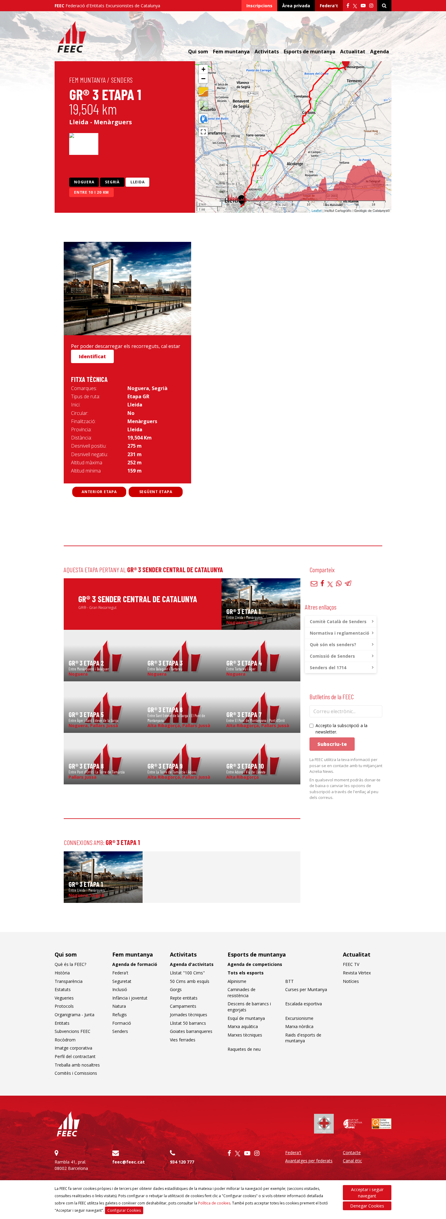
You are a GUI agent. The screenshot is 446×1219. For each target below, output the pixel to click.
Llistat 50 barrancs (188, 1023)
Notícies (351, 981)
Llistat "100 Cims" (187, 973)
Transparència (69, 981)
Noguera (84, 182)
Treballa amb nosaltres (77, 1065)
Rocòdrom (65, 1040)
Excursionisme (299, 1018)
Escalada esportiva (303, 1004)
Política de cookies (214, 1203)
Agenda (379, 51)
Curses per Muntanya (306, 989)
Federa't (329, 5)
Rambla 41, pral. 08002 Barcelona (71, 1165)
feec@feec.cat (128, 1162)
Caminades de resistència (241, 992)
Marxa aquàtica (243, 1026)
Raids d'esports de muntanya (303, 1038)
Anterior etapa (99, 491)
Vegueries (64, 998)
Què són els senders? (333, 644)
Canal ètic (352, 1161)
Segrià (112, 182)
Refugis (119, 1014)
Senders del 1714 (328, 667)
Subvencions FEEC (72, 1031)
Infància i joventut (129, 998)
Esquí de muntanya (246, 1018)
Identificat (92, 356)
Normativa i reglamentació (339, 633)
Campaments (183, 1006)
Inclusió (119, 989)
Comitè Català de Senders (338, 621)
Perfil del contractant (75, 1056)
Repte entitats (184, 998)
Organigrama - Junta (74, 1014)
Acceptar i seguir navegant (367, 1193)
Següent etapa (155, 491)
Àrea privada (296, 5)
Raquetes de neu (244, 1049)
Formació (121, 1023)
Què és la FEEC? (70, 964)
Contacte (352, 1152)
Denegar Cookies (367, 1206)
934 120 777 (182, 1162)
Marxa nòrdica (299, 1026)
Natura (119, 1006)
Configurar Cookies (124, 1210)
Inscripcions (259, 5)
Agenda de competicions (255, 964)
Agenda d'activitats (192, 964)
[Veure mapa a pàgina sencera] (203, 131)
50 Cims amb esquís (189, 981)
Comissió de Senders (332, 656)
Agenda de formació (134, 964)
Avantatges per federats (309, 1161)
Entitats (62, 1023)
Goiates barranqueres (191, 1031)
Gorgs (176, 989)
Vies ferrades (182, 1040)
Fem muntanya (87, 79)
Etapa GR (138, 396)
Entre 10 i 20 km (91, 192)
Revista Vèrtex (357, 973)
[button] (346, 63)
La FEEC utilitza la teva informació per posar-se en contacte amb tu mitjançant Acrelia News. (345, 765)
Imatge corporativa (73, 1048)
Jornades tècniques (188, 1014)
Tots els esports (246, 973)
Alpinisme (237, 981)
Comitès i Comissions (76, 1073)
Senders (122, 79)
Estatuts (63, 989)
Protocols (64, 1006)
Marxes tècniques (245, 1035)
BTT (289, 981)
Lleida (137, 182)
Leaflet (317, 210)
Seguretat (121, 981)
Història (62, 973)
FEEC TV (351, 964)
